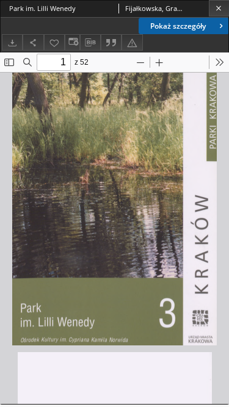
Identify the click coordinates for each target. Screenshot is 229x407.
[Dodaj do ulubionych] (54, 42)
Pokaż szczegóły (178, 26)
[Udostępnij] (33, 42)
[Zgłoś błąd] (132, 42)
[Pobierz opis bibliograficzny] (90, 42)
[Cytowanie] (111, 42)
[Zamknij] (219, 8)
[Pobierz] (12, 42)
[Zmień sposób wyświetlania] (72, 42)
